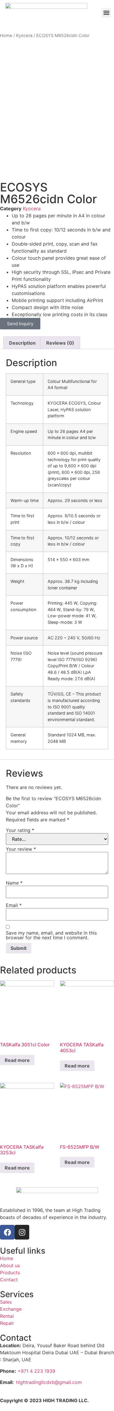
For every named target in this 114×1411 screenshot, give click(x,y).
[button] (106, 13)
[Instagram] (22, 1232)
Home (6, 35)
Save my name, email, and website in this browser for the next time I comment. (51, 935)
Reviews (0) (60, 343)
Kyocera (24, 35)
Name (14, 882)
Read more (17, 1060)
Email (14, 905)
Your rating (20, 830)
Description (22, 343)
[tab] (22, 342)
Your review (21, 849)
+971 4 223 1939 (36, 1371)
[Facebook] (7, 1232)
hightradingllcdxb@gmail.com (49, 1382)
